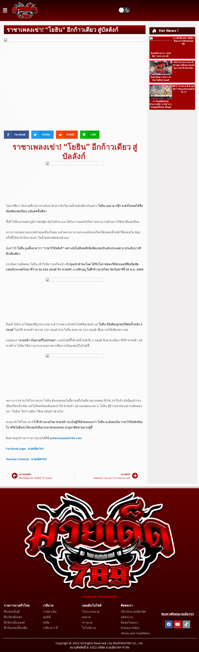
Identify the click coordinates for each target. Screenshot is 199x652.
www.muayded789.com (66, 438)
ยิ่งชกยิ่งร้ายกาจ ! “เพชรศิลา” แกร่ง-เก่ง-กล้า (161, 55)
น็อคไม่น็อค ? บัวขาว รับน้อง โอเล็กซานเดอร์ (161, 79)
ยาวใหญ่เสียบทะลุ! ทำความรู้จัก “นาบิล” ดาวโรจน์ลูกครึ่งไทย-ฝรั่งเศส (161, 104)
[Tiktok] (186, 624)
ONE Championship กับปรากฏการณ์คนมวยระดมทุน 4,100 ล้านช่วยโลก (184, 65)
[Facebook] (169, 624)
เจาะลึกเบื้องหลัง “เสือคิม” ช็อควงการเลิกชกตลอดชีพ (184, 41)
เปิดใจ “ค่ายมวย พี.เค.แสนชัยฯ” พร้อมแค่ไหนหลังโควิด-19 (183, 89)
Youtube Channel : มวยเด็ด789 (26, 459)
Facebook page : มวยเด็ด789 (25, 448)
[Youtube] (178, 624)
